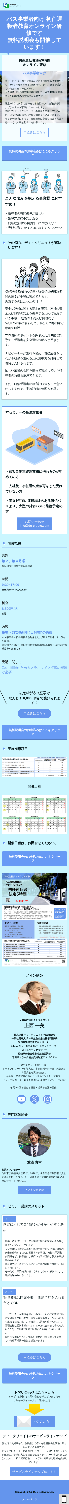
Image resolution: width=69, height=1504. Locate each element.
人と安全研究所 (34, 1189)
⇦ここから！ (43, 1421)
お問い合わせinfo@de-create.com (34, 523)
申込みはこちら (34, 132)
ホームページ (29, 1499)
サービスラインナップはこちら (34, 1471)
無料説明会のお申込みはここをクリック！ (34, 153)
